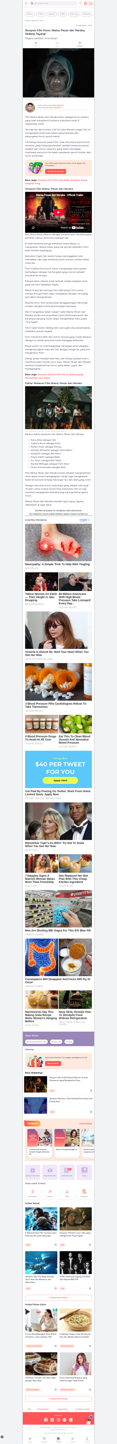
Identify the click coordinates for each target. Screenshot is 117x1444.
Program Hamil (67, 1346)
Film (41, 21)
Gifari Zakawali (57, 105)
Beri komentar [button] (53, 1063)
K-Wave (41, 14)
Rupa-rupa (74, 14)
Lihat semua (85, 1123)
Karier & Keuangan (34, 1346)
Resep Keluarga (32, 1389)
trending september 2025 (36, 1042)
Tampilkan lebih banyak (58, 1298)
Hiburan (30, 14)
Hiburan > (35, 21)
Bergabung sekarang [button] (56, 171)
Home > (28, 21)
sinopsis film (56, 1042)
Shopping (86, 14)
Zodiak (62, 14)
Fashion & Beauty (68, 1389)
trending (69, 1042)
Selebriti (52, 14)
